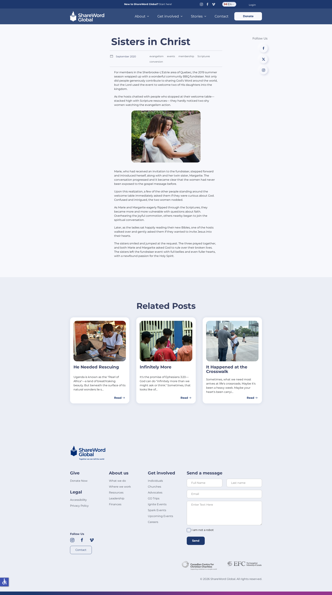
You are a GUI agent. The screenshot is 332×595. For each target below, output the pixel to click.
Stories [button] (197, 16)
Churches (154, 486)
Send (195, 540)
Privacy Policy (79, 505)
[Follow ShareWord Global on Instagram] (72, 539)
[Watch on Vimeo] (213, 4)
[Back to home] (87, 16)
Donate (248, 16)
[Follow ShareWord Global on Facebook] (82, 539)
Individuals (155, 480)
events (171, 56)
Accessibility (78, 499)
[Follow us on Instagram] (201, 4)
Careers (153, 522)
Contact (221, 16)
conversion (156, 61)
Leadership (116, 498)
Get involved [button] (168, 16)
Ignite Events (157, 504)
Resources (116, 492)
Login (252, 4)
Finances (115, 504)
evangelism (157, 56)
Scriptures (203, 56)
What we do (117, 480)
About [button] (140, 16)
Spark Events (157, 510)
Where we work (120, 486)
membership (186, 56)
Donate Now (78, 480)
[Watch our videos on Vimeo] (91, 539)
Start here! (165, 4)
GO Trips (153, 498)
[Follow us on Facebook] (207, 4)
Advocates (155, 492)
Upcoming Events (160, 516)
